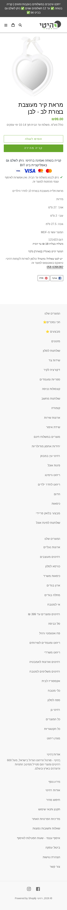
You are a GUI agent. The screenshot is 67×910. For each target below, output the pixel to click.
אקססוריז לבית (51, 681)
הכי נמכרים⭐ (51, 322)
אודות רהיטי (53, 790)
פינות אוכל (54, 465)
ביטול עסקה (53, 847)
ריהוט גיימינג (52, 475)
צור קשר (55, 866)
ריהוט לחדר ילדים (49, 484)
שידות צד (54, 360)
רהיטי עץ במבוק (50, 456)
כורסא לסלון (52, 566)
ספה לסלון (54, 700)
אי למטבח (53, 604)
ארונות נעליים (51, 547)
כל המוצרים (53, 719)
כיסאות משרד (51, 576)
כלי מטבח (54, 690)
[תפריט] (5, 25)
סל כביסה (54, 623)
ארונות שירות (52, 417)
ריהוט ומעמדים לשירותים (45, 642)
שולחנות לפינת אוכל (48, 522)
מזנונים (55, 341)
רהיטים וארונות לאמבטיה (44, 662)
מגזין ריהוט (53, 738)
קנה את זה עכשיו (33, 148)
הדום (57, 494)
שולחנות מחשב (50, 398)
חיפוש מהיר (53, 800)
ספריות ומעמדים (50, 379)
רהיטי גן (55, 709)
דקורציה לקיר (51, 369)
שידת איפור (53, 427)
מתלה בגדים (52, 595)
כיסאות (56, 503)
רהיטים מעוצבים (50, 557)
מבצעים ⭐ (53, 331)
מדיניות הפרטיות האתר (46, 819)
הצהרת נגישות (51, 857)
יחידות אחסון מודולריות (46, 446)
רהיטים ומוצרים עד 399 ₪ (44, 614)
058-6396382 (55, 267)
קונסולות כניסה (51, 389)
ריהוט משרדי (52, 652)
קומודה (55, 408)
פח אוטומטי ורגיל (49, 633)
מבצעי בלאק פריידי (48, 513)
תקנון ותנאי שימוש (49, 809)
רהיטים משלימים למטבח (45, 671)
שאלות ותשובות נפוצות (46, 828)
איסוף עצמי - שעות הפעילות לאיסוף (38, 838)
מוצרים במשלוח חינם (47, 436)
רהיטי (40, 898)
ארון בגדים (53, 585)
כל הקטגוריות (52, 729)
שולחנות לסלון (51, 350)
